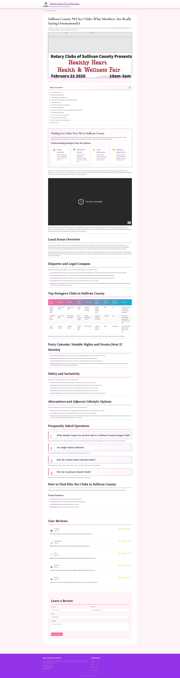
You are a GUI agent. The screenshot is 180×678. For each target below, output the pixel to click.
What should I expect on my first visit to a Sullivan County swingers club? (67, 110)
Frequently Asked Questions (58, 107)
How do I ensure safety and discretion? (60, 115)
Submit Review (57, 634)
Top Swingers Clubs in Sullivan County (60, 97)
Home (44, 10)
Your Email (93, 606)
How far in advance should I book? (59, 117)
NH (47, 10)
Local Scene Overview (56, 92)
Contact (92, 664)
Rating (52, 613)
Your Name (53, 606)
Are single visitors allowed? (58, 112)
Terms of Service (94, 667)
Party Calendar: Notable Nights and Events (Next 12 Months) (64, 100)
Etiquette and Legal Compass (58, 95)
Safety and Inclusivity (56, 102)
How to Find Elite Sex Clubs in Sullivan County (61, 120)
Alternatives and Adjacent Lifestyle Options (61, 105)
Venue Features (55, 122)
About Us (93, 661)
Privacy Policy (94, 669)
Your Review (53, 621)
